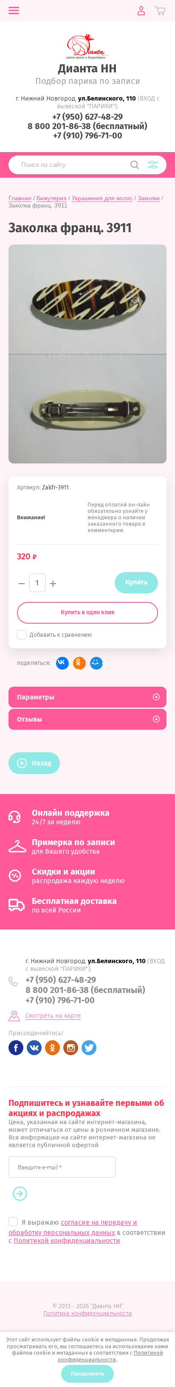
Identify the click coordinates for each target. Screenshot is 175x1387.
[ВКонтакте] (62, 663)
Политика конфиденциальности (87, 1313)
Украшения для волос (102, 198)
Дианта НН (87, 68)
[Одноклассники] (79, 663)
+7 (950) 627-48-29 (87, 117)
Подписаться (24, 1194)
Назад (41, 763)
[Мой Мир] (96, 663)
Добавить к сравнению (61, 635)
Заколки (149, 198)
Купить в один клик (88, 612)
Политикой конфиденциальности (67, 1241)
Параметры (35, 697)
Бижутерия (52, 198)
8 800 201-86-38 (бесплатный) (87, 126)
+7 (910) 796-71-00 (87, 135)
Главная (19, 198)
